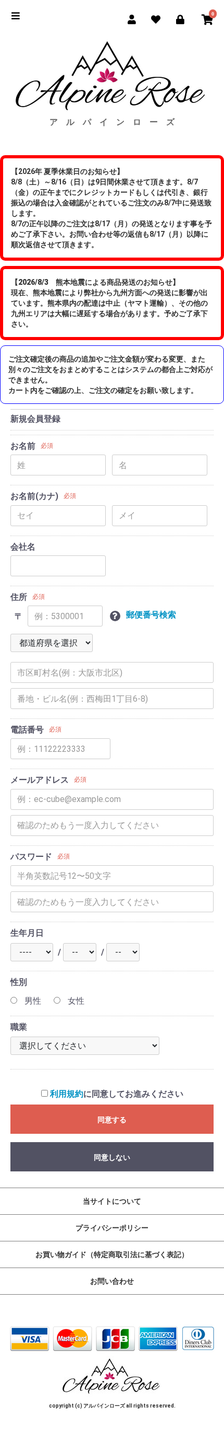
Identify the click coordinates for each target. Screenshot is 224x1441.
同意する (112, 1119)
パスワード (31, 857)
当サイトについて (112, 1201)
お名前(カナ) (34, 496)
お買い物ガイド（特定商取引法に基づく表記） (112, 1254)
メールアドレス (39, 780)
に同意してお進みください (116, 1094)
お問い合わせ (112, 1281)
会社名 (22, 547)
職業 (18, 1027)
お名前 (22, 446)
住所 (18, 597)
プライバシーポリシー (112, 1228)
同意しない (112, 1157)
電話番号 (27, 730)
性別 (18, 982)
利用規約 (66, 1094)
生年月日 (27, 933)
